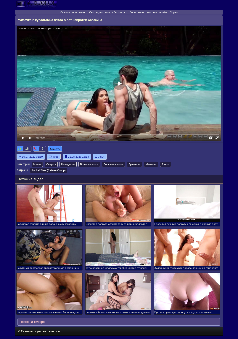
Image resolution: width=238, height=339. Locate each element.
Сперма (51, 164)
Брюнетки (134, 164)
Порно (174, 12)
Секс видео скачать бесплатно (107, 12)
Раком (165, 164)
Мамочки (151, 164)
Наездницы (68, 164)
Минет (37, 164)
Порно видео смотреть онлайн (148, 12)
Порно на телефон (32, 322)
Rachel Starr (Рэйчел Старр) (48, 170)
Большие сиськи (113, 164)
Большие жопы (89, 164)
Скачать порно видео (73, 12)
